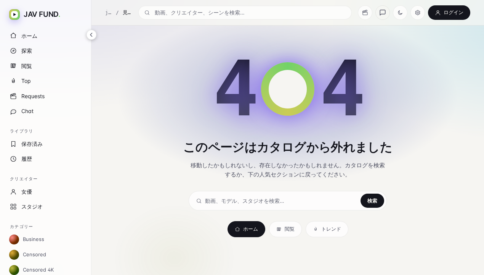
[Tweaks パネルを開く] (417, 12)
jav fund (108, 12)
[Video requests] (365, 12)
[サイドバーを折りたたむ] (91, 35)
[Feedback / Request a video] (382, 12)
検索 (372, 200)
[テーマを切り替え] (400, 12)
